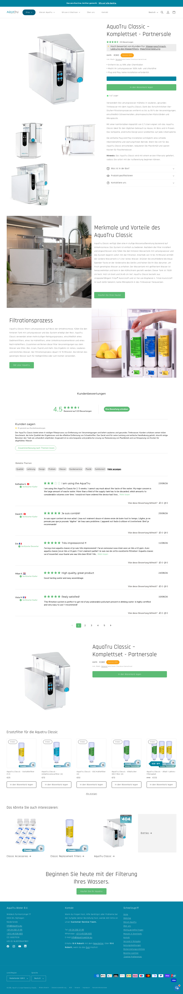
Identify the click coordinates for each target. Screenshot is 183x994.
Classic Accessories (17, 856)
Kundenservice (76, 469)
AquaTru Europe (17, 988)
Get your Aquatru (21, 365)
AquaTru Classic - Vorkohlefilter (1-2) (20, 772)
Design (42, 469)
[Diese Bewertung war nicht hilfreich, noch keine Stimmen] (165, 503)
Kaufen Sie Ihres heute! (109, 295)
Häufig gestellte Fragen (133, 930)
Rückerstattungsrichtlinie (134, 949)
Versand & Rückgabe (132, 941)
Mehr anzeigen (114, 469)
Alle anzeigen (91, 793)
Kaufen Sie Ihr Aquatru (91, 891)
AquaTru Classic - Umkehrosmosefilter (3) (52, 772)
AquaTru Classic (103, 856)
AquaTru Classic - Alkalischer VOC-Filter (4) (124, 772)
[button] (29, 12)
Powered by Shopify (29, 988)
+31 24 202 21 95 (14, 929)
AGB (70, 988)
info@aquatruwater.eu (81, 937)
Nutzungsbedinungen (132, 945)
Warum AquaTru (130, 922)
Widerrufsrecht (44, 988)
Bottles (145, 833)
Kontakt (126, 937)
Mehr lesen (124, 494)
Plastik (88, 469)
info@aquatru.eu (14, 925)
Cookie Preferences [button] (132, 956)
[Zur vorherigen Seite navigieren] (72, 625)
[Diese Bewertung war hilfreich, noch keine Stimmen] (160, 503)
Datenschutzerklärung (59, 988)
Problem (51, 469)
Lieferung (31, 469)
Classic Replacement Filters (66, 856)
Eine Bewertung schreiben (117, 409)
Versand (119, 59)
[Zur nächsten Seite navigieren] (110, 625)
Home (125, 914)
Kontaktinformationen (99, 988)
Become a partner (131, 953)
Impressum (86, 988)
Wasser (62, 469)
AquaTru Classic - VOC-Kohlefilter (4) (91, 772)
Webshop (127, 918)
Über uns (127, 926)
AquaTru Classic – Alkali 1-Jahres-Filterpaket (161, 772)
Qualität (19, 469)
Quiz (88, 947)
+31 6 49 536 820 (15, 933)
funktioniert (100, 469)
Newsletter (98, 943)
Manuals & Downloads (132, 934)
